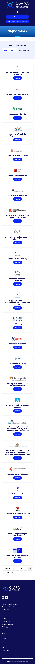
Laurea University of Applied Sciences (17, 406)
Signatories (5, 609)
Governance (6, 621)
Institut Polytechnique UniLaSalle (17, 534)
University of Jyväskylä (17, 195)
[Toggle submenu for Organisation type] (30, 50)
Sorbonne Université (17, 344)
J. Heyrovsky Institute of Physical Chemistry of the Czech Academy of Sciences (18, 429)
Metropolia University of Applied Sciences (17, 384)
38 (8, 573)
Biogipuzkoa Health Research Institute (17, 556)
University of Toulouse (17, 175)
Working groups (6, 627)
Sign (3, 641)
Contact (4, 638)
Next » (25, 573)
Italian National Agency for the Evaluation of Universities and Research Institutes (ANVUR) (17, 452)
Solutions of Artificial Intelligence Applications (17, 135)
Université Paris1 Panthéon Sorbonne (17, 74)
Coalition (4, 619)
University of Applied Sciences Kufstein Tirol (17, 238)
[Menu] (17, 11)
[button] (17, 54)
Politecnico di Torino (17, 364)
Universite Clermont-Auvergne (18, 280)
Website (17, 78)
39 (12, 573)
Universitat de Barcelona (17, 156)
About (4, 647)
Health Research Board (17, 494)
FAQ (3, 612)
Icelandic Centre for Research (17, 514)
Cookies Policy (6, 653)
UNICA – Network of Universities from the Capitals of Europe (17, 302)
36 (25, 568)
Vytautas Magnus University (18, 94)
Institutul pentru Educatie (17, 474)
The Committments (8, 607)
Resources (5, 636)
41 (20, 573)
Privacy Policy (6, 650)
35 (21, 568)
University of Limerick (17, 114)
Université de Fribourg (17, 259)
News (3, 633)
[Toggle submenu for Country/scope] (15, 50)
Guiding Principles (7, 624)
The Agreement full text (9, 604)
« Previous (7, 568)
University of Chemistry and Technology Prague (17, 216)
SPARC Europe (18, 324)
